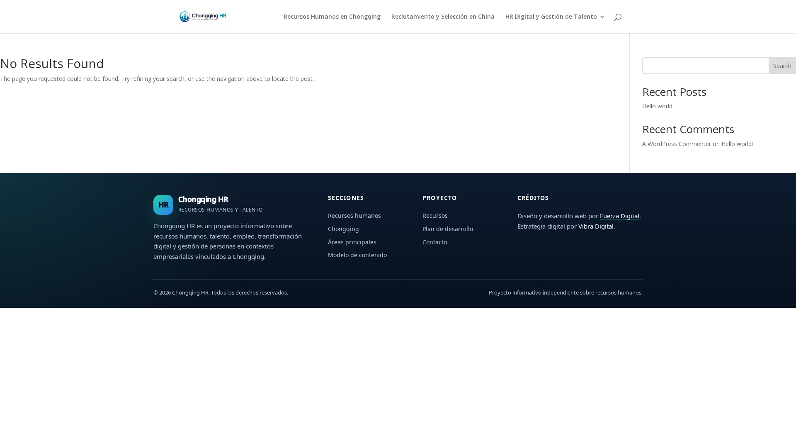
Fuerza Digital (619, 216)
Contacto (434, 242)
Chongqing (343, 229)
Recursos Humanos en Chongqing (332, 17)
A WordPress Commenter (676, 144)
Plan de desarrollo (447, 229)
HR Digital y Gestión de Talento (551, 17)
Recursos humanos (354, 215)
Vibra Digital (596, 226)
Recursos (435, 215)
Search (782, 66)
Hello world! (658, 106)
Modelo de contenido (357, 255)
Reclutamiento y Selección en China (443, 17)
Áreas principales (352, 242)
